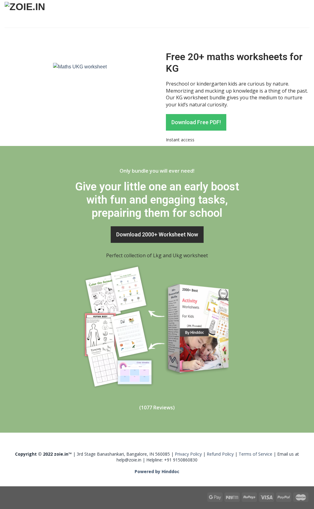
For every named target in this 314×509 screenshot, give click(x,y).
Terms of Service (255, 454)
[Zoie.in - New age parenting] (48, 14)
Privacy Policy (188, 454)
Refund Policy (220, 454)
